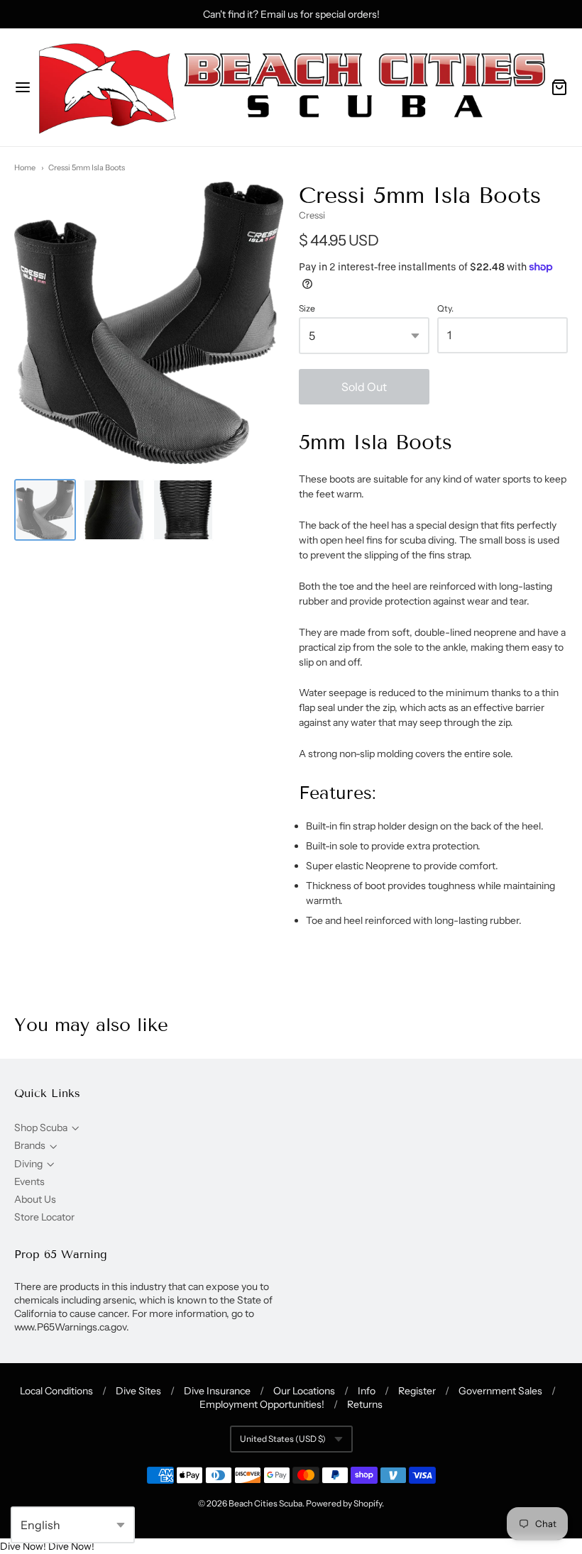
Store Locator (44, 1217)
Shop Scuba (40, 1127)
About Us (35, 1199)
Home (24, 167)
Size (307, 309)
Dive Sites (138, 1390)
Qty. (445, 309)
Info (366, 1390)
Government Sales (500, 1390)
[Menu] (22, 87)
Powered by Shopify (344, 1503)
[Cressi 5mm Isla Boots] (45, 510)
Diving (28, 1163)
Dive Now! (23, 1546)
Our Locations (304, 1390)
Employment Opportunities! (261, 1404)
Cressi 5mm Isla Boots (86, 167)
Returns (365, 1404)
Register (417, 1390)
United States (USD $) (283, 1438)
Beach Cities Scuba (265, 1503)
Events (29, 1181)
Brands (29, 1145)
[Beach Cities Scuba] (291, 87)
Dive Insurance (217, 1390)
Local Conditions (56, 1390)
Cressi (312, 215)
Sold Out (364, 387)
